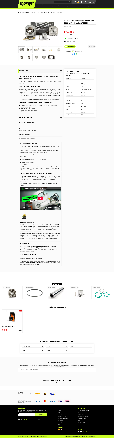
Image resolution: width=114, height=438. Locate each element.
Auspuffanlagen (38, 231)
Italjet (72, 346)
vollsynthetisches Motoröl (28, 258)
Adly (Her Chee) (27, 346)
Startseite (22, 12)
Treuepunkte (60, 420)
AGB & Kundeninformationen (83, 410)
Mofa (55, 6)
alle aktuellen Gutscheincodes (28, 419)
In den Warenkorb (71, 46)
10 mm (83, 100)
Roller (38, 6)
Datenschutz (80, 414)
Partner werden (61, 424)
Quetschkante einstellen (30, 264)
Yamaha (49, 350)
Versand (71, 34)
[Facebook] (81, 431)
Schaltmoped (47, 6)
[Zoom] (61, 44)
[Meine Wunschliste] (86, 2)
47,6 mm (83, 106)
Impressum (80, 412)
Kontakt (59, 410)
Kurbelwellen (28, 231)
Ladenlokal (60, 422)
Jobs (79, 420)
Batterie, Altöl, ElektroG (82, 418)
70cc (82, 98)
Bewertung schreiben (67, 26)
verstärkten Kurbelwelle (39, 249)
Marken (79, 424)
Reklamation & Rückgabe (63, 418)
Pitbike (92, 6)
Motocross (63, 6)
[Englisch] (61, 429)
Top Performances (68, 17)
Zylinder (27, 12)
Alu (82, 103)
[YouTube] (78, 432)
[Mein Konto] (82, 2)
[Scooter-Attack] (26, 4)
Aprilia (48, 346)
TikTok (84, 431)
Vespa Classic (83, 6)
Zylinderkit (84, 92)
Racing (83, 95)
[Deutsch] (59, 429)
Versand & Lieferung (62, 416)
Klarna (79, 426)
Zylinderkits (32, 12)
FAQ (59, 412)
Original (83, 109)
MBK (24, 350)
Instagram (88, 431)
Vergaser (22, 251)
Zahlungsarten (61, 414)
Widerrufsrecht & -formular (83, 416)
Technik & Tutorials (81, 422)
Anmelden (41, 414)
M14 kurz (83, 115)
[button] (72, 54)
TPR (82, 86)
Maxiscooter (72, 6)
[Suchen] (70, 2)
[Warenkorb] (94, 2)
